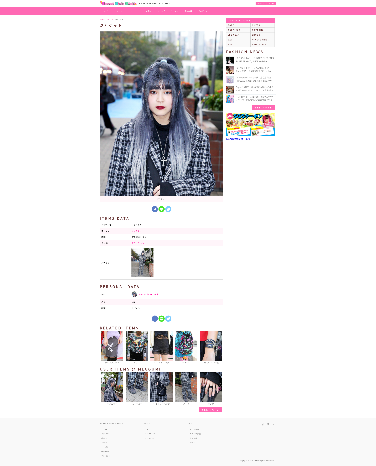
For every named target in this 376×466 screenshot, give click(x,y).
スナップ (161, 11)
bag (230, 39)
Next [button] (219, 347)
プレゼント (203, 11)
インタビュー (134, 11)
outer (256, 25)
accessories (260, 39)
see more (210, 409)
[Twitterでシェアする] (168, 209)
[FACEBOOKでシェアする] (155, 209)
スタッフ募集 (195, 434)
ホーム (106, 11)
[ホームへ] (118, 3)
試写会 (148, 11)
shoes (256, 35)
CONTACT (150, 438)
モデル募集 (194, 429)
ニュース (118, 11)
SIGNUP (261, 3)
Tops (231, 25)
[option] (161, 116)
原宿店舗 (188, 11)
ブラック (135, 243)
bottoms (258, 30)
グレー (143, 243)
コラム (192, 442)
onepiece (234, 30)
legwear (234, 35)
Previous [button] (103, 347)
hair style (259, 44)
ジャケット (136, 230)
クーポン (175, 11)
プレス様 (193, 438)
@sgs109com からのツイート (242, 138)
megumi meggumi (148, 293)
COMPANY (150, 434)
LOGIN (271, 3)
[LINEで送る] (161, 209)
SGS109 (149, 429)
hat (230, 44)
